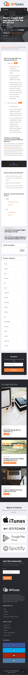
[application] (14, 30)
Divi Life (10, 215)
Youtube (6, 345)
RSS (9, 35)
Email (5, 288)
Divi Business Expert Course (11, 616)
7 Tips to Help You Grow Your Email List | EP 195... (12, 490)
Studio (5, 331)
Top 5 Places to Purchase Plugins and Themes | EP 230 (15, 231)
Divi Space (10, 204)
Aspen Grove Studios (13, 202)
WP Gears (15, 671)
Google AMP (13, 67)
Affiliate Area (7, 627)
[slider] (22, 29)
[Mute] (19, 30)
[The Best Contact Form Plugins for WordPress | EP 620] (14, 447)
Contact (6, 630)
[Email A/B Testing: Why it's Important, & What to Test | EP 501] (14, 406)
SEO (5, 316)
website (6, 336)
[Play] (5, 30)
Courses (6, 614)
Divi (5, 283)
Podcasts (6, 611)
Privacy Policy (7, 635)
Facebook (6, 292)
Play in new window (12, 33)
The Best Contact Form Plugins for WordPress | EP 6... (13, 459)
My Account (7, 625)
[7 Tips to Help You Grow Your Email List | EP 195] (14, 477)
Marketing (6, 302)
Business (6, 278)
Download (20, 33)
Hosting (6, 297)
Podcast (6, 312)
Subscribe (14, 370)
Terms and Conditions (9, 632)
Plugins (6, 307)
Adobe (5, 264)
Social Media (7, 321)
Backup (6, 268)
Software (6, 326)
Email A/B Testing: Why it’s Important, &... (12, 430)
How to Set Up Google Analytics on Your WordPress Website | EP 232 (15, 238)
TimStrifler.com (11, 212)
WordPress (6, 341)
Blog (5, 273)
